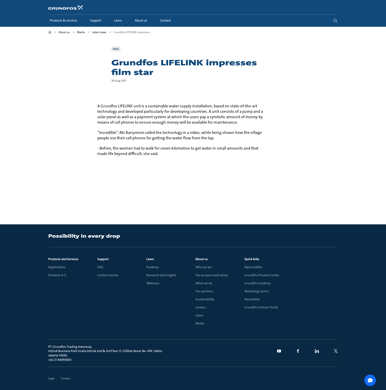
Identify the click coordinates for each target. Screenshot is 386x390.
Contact (65, 378)
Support (103, 259)
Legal (51, 378)
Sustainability (204, 299)
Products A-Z (57, 275)
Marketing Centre (256, 291)
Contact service (107, 275)
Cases (199, 315)
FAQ (100, 267)
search (335, 20)
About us (201, 259)
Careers (200, 307)
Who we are (203, 267)
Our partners (204, 291)
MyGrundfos (253, 267)
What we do (203, 283)
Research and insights (161, 275)
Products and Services (63, 259)
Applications (57, 267)
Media (199, 323)
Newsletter (252, 299)
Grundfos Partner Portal (261, 307)
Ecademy (152, 267)
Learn (150, 259)
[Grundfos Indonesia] (49, 33)
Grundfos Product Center (261, 275)
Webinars (152, 283)
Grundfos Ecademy (257, 283)
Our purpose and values (211, 275)
